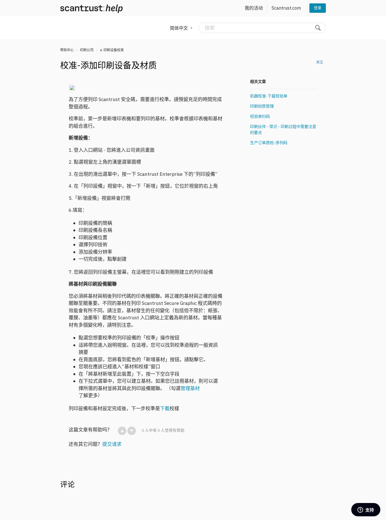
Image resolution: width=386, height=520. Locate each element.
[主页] (91, 8)
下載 (165, 408)
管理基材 (190, 388)
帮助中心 (67, 50)
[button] (122, 431)
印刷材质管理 (262, 106)
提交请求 (112, 444)
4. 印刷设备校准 (112, 50)
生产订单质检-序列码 (268, 142)
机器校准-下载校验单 (268, 96)
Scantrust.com (286, 8)
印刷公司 (87, 50)
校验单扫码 (260, 116)
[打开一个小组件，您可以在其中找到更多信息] (365, 510)
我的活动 (254, 8)
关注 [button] (319, 62)
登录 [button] (317, 7)
